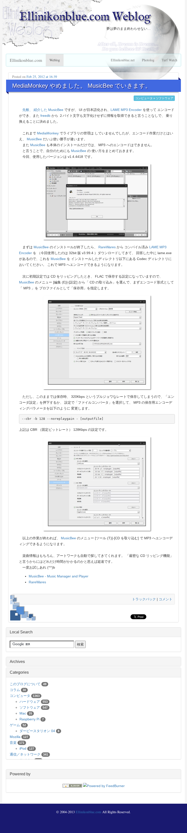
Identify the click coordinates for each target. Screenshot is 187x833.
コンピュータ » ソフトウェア (154, 98)
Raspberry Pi (29, 719)
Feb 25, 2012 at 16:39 (42, 76)
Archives (17, 662)
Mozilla (15, 737)
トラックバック (144, 599)
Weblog (54, 60)
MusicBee (55, 110)
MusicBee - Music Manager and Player (58, 576)
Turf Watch (169, 60)
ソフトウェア (29, 707)
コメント (165, 599)
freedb (45, 116)
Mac (22, 713)
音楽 (13, 743)
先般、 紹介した (34, 110)
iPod (22, 748)
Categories (19, 672)
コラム (15, 690)
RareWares (107, 247)
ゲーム (15, 725)
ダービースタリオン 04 (37, 731)
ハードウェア (29, 701)
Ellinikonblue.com (26, 60)
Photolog (148, 60)
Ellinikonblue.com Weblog (85, 17)
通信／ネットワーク (25, 754)
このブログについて (25, 684)
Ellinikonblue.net (123, 60)
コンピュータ (20, 696)
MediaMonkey (48, 133)
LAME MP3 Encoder (126, 110)
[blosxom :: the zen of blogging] (72, 786)
